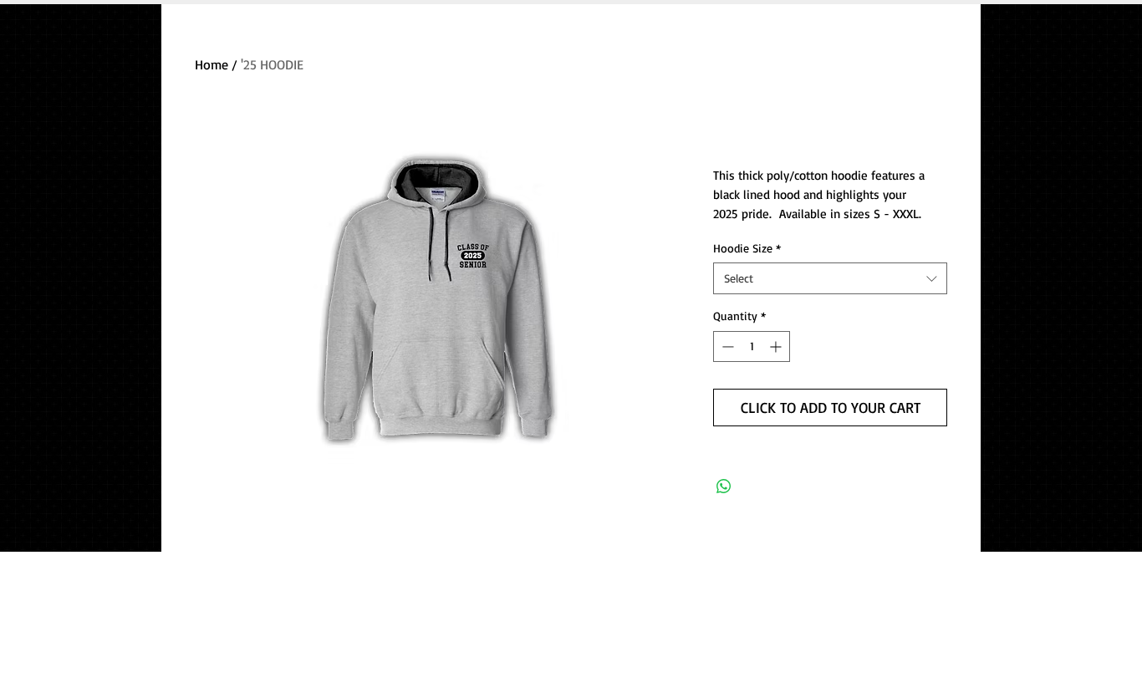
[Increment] (777, 346)
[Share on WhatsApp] (724, 486)
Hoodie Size (747, 248)
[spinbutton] (752, 346)
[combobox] (830, 278)
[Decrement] (726, 346)
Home (211, 64)
